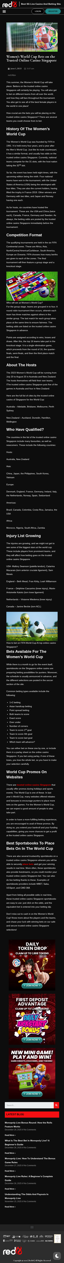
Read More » (10, 1135)
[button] (4, 11)
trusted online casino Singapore (34, 785)
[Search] (56, 1105)
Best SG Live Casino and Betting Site (41, 4)
